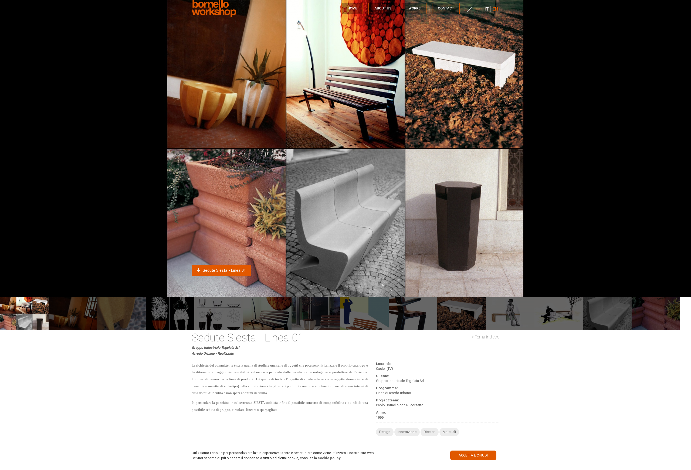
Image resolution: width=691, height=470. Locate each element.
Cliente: (382, 376)
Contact (446, 8)
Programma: (387, 388)
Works (415, 8)
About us (382, 8)
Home (352, 8)
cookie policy (329, 458)
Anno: (381, 412)
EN (495, 9)
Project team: (387, 400)
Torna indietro (487, 337)
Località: (383, 364)
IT (487, 9)
